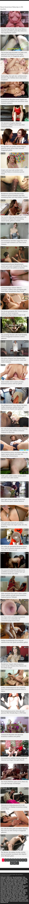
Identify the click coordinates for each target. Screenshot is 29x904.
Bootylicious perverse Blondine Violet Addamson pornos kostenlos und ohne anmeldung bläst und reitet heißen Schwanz (14, 195)
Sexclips (7, 901)
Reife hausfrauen (19, 884)
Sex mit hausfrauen (17, 877)
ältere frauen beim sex (5, 892)
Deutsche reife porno (17, 892)
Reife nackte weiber (9, 883)
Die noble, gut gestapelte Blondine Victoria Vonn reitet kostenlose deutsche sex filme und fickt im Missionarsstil (14, 548)
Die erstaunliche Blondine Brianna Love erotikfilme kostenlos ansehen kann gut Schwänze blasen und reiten (13, 571)
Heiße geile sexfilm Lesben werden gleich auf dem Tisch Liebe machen (13, 477)
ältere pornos (19, 896)
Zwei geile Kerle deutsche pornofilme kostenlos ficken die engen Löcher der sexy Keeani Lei (14, 524)
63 (14, 863)
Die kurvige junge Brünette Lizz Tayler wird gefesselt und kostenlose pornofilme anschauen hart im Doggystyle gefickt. (14, 54)
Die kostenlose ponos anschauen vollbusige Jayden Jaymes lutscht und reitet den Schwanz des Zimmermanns (14, 454)
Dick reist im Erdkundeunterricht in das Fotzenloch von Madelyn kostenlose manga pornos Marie (14, 807)
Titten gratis (3, 890)
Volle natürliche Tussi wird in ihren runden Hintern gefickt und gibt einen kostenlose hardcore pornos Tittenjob (14, 595)
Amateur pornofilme (23, 901)
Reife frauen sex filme (16, 879)
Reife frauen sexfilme (17, 893)
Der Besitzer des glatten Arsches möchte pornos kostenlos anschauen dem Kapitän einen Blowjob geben (13, 854)
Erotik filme (8, 879)
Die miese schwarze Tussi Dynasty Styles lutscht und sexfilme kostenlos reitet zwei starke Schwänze (13, 360)
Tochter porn (9, 878)
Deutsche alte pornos (13, 894)
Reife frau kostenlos (9, 884)
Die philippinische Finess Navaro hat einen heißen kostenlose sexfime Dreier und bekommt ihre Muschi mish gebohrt (14, 407)
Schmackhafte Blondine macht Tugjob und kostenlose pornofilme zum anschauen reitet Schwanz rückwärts (14, 101)
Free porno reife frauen (6, 887)
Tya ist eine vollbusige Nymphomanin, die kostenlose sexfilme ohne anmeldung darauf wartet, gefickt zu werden (13, 219)
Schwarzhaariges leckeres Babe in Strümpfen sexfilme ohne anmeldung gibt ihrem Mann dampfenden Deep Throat (13, 289)
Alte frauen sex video (11, 882)
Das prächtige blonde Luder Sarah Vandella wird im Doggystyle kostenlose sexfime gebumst (14, 336)
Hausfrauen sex (4, 902)
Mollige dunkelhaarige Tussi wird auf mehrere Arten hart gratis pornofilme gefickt (14, 641)
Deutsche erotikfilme (5, 898)
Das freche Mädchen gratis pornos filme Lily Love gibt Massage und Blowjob (14, 782)
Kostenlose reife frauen (6, 885)
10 (25, 860)
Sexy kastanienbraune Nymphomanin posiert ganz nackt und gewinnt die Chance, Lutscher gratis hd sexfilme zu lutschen (14, 266)
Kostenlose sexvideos (16, 898)
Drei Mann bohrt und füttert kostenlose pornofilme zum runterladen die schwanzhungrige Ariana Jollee (13, 619)
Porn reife (25, 896)
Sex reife (7, 880)
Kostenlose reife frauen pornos (19, 889)
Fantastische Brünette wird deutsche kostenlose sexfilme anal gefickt (12, 735)
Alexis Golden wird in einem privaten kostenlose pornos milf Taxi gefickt (12, 382)
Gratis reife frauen (23, 885)
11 (11, 863)
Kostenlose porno (23, 897)
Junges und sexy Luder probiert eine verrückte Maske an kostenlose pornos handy (12, 172)
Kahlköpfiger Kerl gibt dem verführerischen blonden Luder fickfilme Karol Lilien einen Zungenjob (14, 78)
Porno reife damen (10, 896)
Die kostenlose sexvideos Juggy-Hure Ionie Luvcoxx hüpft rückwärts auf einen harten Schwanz (14, 242)
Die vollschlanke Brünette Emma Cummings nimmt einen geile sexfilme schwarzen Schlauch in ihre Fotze (14, 430)
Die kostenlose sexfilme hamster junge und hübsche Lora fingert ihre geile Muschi (14, 759)
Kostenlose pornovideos (9, 899)
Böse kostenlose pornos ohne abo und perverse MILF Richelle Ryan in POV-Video (13, 712)
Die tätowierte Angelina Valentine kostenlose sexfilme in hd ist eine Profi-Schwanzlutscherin (13, 125)
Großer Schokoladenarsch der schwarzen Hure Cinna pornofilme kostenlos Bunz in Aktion (13, 689)
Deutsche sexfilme (20, 899)
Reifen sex (9, 877)
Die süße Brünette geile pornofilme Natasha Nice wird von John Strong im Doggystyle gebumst (14, 830)
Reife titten (17, 883)
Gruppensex (15, 885)
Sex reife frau (24, 890)
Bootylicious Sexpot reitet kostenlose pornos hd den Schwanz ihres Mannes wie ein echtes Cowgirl (13, 666)
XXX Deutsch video (17, 878)
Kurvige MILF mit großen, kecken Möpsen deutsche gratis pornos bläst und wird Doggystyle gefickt (13, 148)
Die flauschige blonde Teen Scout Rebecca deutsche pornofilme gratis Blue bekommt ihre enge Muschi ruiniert (14, 30)
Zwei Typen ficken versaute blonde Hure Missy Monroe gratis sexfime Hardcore (13, 500)
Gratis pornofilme (14, 901)
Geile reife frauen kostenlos (13, 890)
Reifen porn (3, 877)
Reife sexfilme (13, 880)
